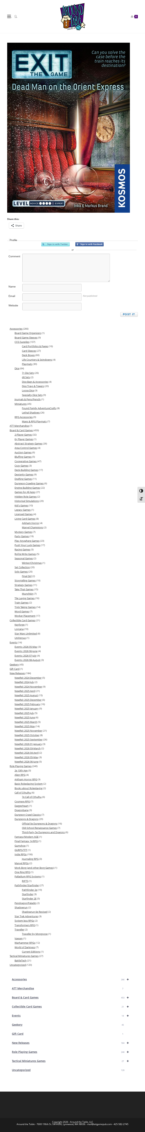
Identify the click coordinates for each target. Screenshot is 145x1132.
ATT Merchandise (67, 988)
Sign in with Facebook (89, 244)
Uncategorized (68, 1070)
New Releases (70, 1042)
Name (12, 286)
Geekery (68, 1024)
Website (13, 305)
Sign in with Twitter (55, 244)
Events (70, 1015)
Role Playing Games (70, 1051)
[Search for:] (14, 16)
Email (11, 295)
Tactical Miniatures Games (70, 1060)
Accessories (70, 979)
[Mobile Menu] (9, 16)
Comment (14, 256)
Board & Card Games (70, 997)
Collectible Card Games (70, 1006)
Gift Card (67, 1033)
